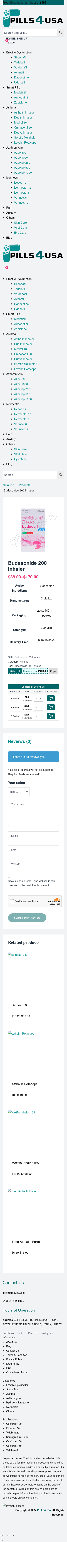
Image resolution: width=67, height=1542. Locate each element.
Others (10, 1411)
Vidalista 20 (12, 1432)
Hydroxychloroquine (17, 1402)
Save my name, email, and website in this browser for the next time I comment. (31, 883)
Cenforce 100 (14, 1423)
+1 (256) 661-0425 (13, 1301)
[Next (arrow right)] (5, 1540)
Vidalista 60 (12, 1450)
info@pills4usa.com (14, 1292)
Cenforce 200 (14, 1441)
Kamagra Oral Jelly (17, 1437)
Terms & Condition (16, 1355)
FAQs (9, 1368)
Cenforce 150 (14, 1445)
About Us (11, 1342)
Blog (8, 1346)
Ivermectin (12, 1407)
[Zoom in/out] (1, 1535)
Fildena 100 (13, 1428)
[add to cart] (51, 698)
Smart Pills (12, 1389)
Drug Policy (12, 1363)
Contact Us (12, 1350)
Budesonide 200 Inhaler (27, 666)
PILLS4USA (44, 1510)
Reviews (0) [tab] (19, 741)
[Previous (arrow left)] (1, 1540)
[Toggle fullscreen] (5, 1535)
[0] (4, 269)
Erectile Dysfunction (17, 1385)
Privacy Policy (14, 1359)
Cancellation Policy (17, 1372)
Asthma (24, 661)
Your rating (16, 782)
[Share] (8, 1535)
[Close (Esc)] (12, 1535)
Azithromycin (13, 1398)
